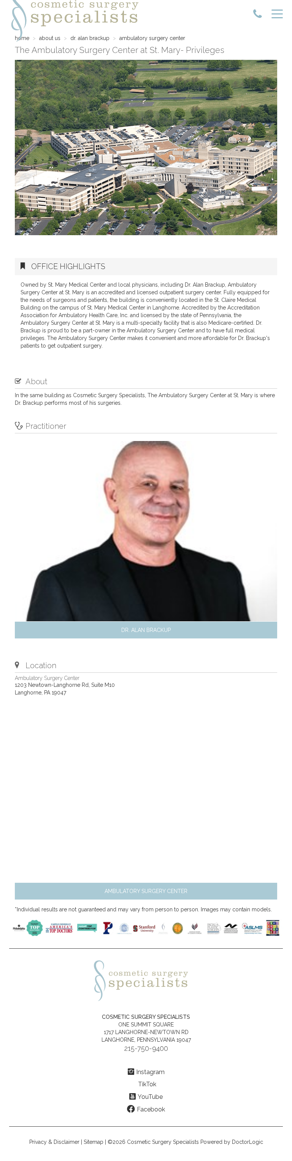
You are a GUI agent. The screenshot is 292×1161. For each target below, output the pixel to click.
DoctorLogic (247, 1142)
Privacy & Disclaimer (54, 1142)
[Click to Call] (257, 14)
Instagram (150, 1072)
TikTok (147, 1084)
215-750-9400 (146, 1048)
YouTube (150, 1096)
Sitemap (93, 1142)
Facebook (151, 1109)
